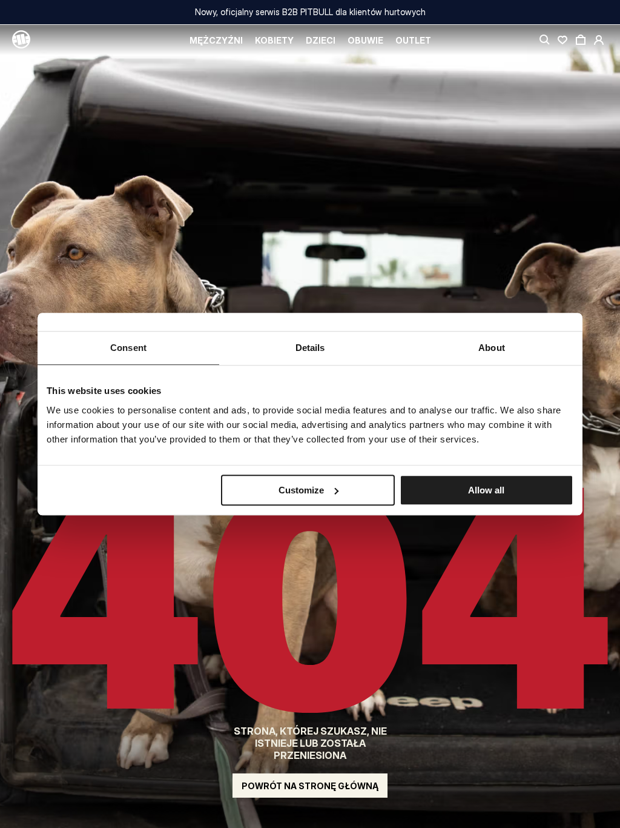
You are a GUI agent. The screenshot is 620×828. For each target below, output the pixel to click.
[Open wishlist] (562, 40)
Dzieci (320, 40)
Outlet (413, 40)
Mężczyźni (216, 40)
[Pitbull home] (21, 40)
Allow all (486, 490)
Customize (301, 490)
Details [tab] (310, 347)
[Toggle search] (544, 40)
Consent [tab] (128, 347)
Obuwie (365, 40)
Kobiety (274, 40)
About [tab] (491, 347)
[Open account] (599, 40)
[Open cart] (581, 40)
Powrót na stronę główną (310, 786)
